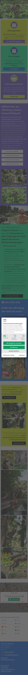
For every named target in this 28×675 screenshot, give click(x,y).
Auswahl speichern (14, 351)
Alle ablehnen (14, 347)
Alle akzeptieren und (14, 343)
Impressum (22, 355)
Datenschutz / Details (8, 355)
